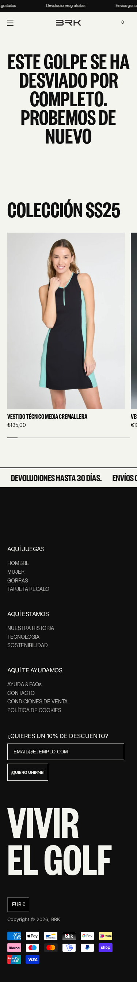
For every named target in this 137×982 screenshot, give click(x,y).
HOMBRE (18, 563)
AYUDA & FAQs (24, 684)
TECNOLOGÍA (23, 637)
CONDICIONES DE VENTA (37, 701)
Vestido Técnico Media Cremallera (47, 417)
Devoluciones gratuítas (65, 5)
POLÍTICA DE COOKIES (34, 710)
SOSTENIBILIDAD (27, 645)
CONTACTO (21, 693)
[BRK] (68, 23)
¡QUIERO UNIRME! (27, 772)
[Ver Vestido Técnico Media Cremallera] (66, 321)
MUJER (15, 572)
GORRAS (17, 581)
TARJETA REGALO (28, 589)
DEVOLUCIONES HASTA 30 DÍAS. (55, 478)
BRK (55, 919)
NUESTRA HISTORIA (30, 628)
